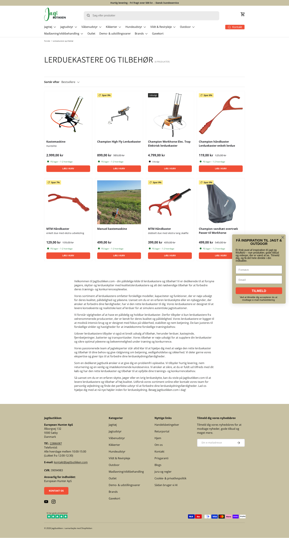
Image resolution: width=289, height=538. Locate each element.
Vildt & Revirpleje (161, 27)
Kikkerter (111, 27)
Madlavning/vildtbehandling (61, 33)
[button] (243, 14)
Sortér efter (51, 82)
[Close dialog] (283, 237)
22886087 (56, 443)
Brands (139, 33)
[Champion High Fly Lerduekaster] (119, 115)
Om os (159, 445)
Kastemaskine (55, 141)
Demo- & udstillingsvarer (115, 33)
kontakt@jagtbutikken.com (71, 462)
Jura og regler (163, 471)
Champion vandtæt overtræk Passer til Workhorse (218, 231)
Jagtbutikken (57, 528)
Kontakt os (56, 490)
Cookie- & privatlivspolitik (170, 478)
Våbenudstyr (89, 27)
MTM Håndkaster (57, 229)
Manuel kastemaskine (112, 229)
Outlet (91, 33)
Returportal (162, 431)
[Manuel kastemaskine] (119, 202)
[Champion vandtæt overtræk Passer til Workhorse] (221, 202)
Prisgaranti (161, 458)
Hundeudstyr (133, 27)
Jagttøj (48, 27)
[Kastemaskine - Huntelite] (68, 115)
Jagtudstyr (66, 27)
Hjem (158, 438)
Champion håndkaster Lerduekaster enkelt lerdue (217, 143)
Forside (47, 41)
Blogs (158, 465)
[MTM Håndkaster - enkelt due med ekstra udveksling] (68, 202)
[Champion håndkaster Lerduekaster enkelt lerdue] (221, 115)
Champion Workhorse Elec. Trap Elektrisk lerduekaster (169, 143)
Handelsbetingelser (167, 425)
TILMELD (259, 291)
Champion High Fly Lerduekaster (119, 141)
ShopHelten (86, 528)
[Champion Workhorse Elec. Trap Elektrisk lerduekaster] (170, 115)
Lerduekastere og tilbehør (63, 41)
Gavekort (158, 33)
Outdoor (185, 27)
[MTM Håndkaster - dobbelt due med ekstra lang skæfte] (170, 202)
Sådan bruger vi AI (166, 485)
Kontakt (159, 451)
